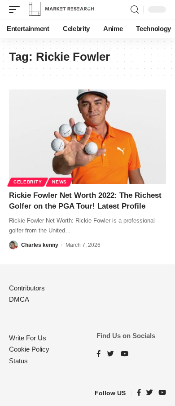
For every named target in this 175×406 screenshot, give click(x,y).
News (59, 181)
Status (18, 361)
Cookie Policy (29, 349)
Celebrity (27, 181)
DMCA (19, 299)
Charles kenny (39, 245)
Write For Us (27, 338)
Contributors (27, 288)
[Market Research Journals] (61, 9)
